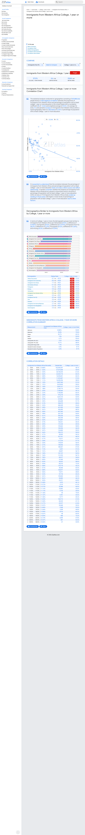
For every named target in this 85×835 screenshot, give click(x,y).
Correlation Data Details (34, 53)
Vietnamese (30, 291)
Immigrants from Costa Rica (34, 280)
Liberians (30, 301)
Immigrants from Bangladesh (34, 305)
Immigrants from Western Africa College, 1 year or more (40, 11)
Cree (29, 299)
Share (44, 176)
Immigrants (30, 295)
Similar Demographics (33, 50)
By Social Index (5, 20)
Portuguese (30, 287)
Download (76, 116)
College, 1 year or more (44, 9)
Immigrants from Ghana (33, 282)
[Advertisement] (40, 31)
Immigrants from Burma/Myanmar (36, 303)
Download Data (33, 176)
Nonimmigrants (31, 307)
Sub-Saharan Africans (33, 284)
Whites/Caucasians (32, 278)
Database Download (7, 6)
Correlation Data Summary (34, 51)
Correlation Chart (32, 48)
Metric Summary (32, 46)
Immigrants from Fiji (32, 297)
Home (28, 9)
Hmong (29, 289)
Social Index (34, 9)
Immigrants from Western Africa (59, 9)
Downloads (41, 2)
